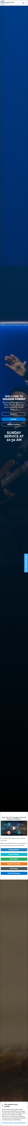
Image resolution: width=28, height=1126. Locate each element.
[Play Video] (14, 828)
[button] (23, 2)
